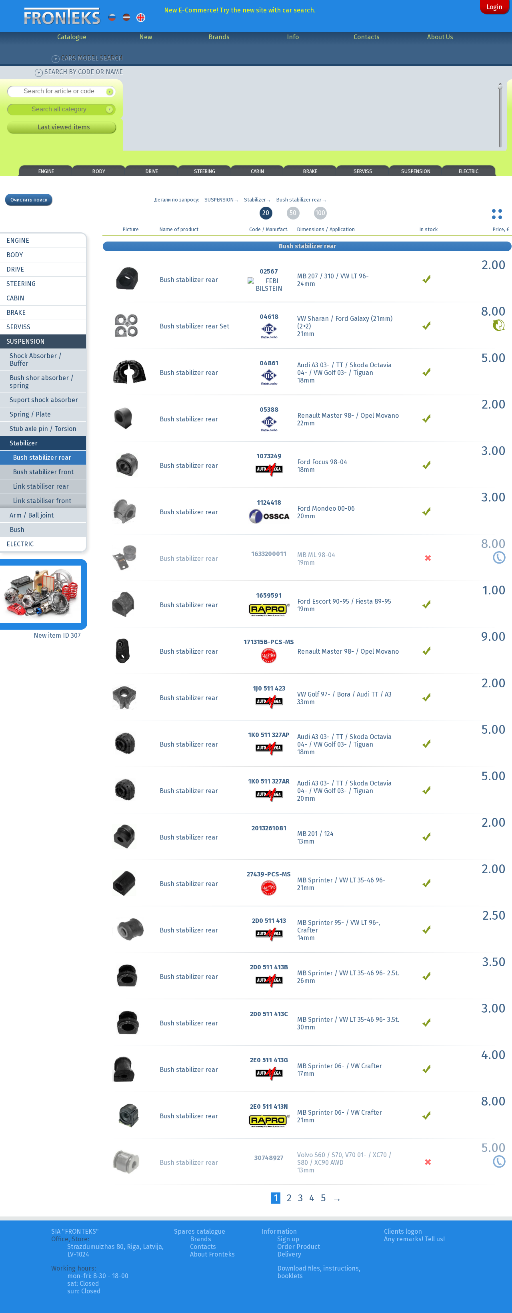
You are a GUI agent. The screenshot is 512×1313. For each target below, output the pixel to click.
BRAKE (310, 171)
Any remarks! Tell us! (414, 1239)
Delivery (289, 1254)
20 (265, 213)
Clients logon (403, 1231)
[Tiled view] (498, 212)
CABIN (257, 171)
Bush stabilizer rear (42, 457)
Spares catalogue (199, 1231)
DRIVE (152, 171)
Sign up (288, 1239)
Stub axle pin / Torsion (43, 429)
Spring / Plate (30, 414)
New (145, 37)
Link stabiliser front (42, 501)
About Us (440, 37)
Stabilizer (24, 443)
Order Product (298, 1247)
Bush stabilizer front (43, 472)
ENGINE (46, 171)
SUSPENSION (415, 171)
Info (293, 37)
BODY (98, 171)
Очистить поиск (28, 200)
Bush (17, 530)
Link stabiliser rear (41, 486)
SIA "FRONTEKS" (75, 1231)
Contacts (367, 37)
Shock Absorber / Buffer (36, 359)
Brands (219, 37)
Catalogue (71, 37)
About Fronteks (212, 1254)
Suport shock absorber (44, 400)
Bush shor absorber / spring (42, 381)
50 (293, 213)
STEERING (204, 171)
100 (320, 213)
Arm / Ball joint (32, 515)
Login (494, 7)
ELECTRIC (468, 171)
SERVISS (363, 171)
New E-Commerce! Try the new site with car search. (240, 10)
